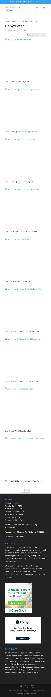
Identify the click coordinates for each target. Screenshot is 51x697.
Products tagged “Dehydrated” (21, 21)
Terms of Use (30, 693)
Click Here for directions (14, 536)
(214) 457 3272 (17, 2)
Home (7, 21)
